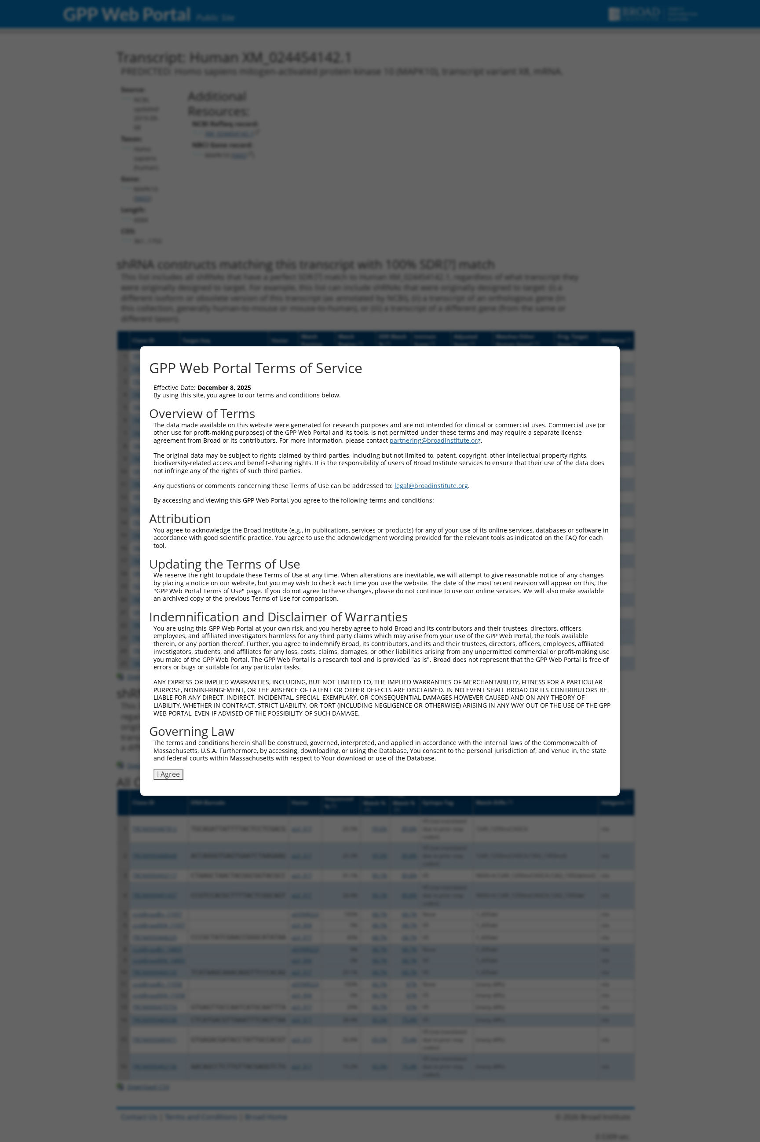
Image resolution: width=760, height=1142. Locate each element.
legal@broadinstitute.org (431, 485)
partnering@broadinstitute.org (435, 440)
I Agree (168, 774)
